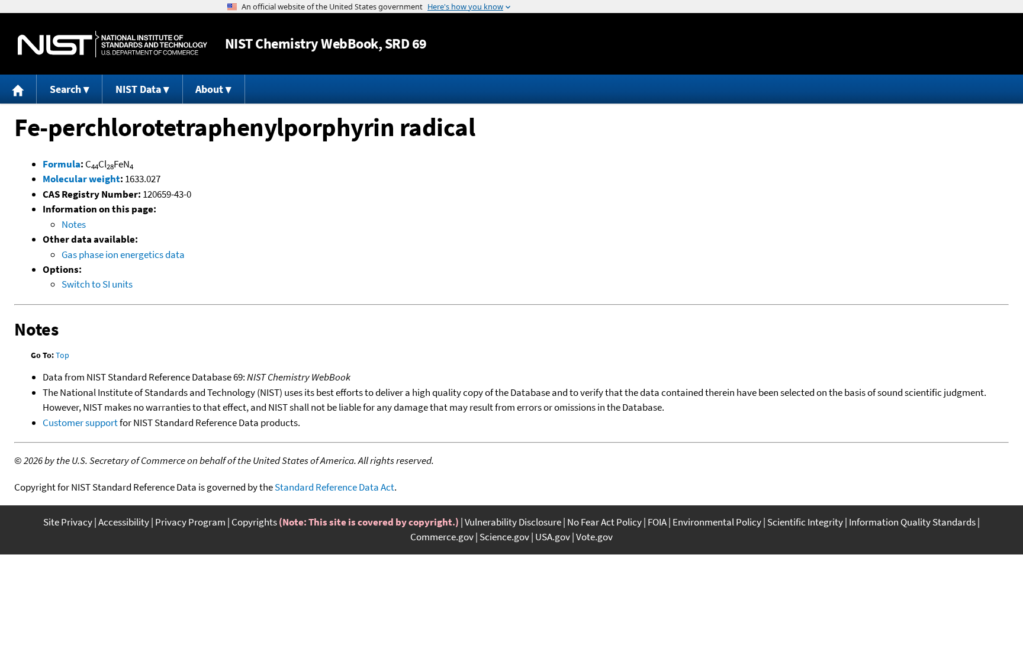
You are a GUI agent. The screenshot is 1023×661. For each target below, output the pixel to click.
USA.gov (552, 536)
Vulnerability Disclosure (513, 521)
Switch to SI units (97, 284)
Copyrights (254, 521)
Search (65, 89)
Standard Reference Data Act (334, 487)
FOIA (657, 521)
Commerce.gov (442, 536)
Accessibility (123, 521)
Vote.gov (594, 536)
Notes (74, 224)
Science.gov (504, 536)
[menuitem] (18, 89)
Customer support (80, 422)
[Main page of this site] (18, 89)
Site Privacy (67, 521)
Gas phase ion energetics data (123, 254)
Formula (62, 163)
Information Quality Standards (912, 521)
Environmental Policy (717, 521)
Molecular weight (81, 178)
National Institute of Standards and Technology (112, 44)
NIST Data (138, 89)
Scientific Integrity (805, 521)
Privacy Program (190, 521)
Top (62, 355)
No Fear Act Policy (604, 521)
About (209, 89)
